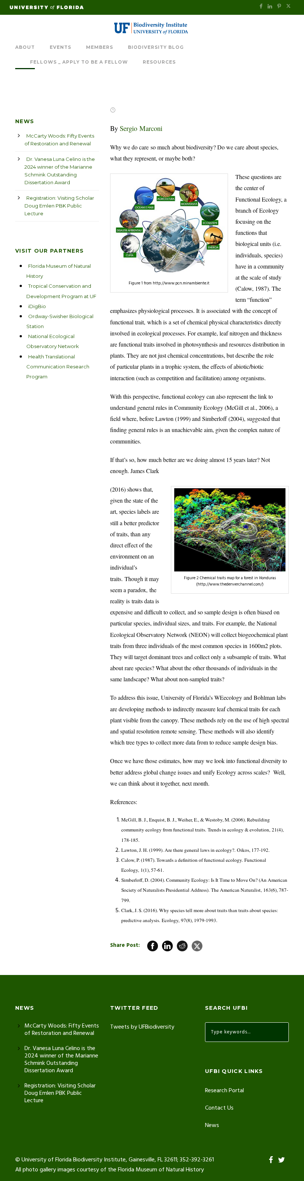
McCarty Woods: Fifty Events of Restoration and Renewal (59, 139)
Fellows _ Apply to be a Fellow (79, 62)
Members (99, 47)
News (212, 1125)
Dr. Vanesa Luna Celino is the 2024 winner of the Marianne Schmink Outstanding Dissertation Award (59, 170)
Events (60, 47)
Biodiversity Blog (156, 47)
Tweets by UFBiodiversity (142, 1027)
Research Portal (224, 1091)
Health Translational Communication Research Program (57, 366)
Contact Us (219, 1108)
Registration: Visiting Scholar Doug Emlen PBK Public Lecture (59, 205)
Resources (159, 62)
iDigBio (37, 306)
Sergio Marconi (141, 128)
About (25, 47)
